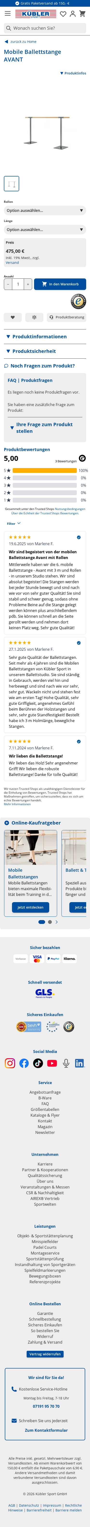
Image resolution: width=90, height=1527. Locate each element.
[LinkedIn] (80, 1063)
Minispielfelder (45, 1241)
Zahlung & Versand (45, 1342)
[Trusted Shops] (68, 1026)
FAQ (45, 1103)
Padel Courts (45, 1247)
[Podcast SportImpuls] (66, 1063)
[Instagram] (10, 1063)
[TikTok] (38, 1063)
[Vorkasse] (20, 958)
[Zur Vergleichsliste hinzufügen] (34, 317)
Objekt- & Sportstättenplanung (45, 1236)
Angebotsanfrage (45, 1092)
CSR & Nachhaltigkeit (45, 1192)
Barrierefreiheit (39, 1510)
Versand (12, 262)
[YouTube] (52, 1063)
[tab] (11, 183)
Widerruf (45, 1336)
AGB (11, 1505)
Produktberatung (70, 317)
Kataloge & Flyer (45, 1115)
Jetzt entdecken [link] (30, 907)
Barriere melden (68, 1510)
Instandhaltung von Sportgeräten (45, 1264)
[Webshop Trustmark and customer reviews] (38, 1026)
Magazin (45, 1126)
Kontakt (45, 1121)
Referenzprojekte (45, 1281)
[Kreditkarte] (37, 958)
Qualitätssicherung (45, 1175)
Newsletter (45, 1132)
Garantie (45, 1313)
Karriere (45, 1164)
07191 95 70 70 (46, 1406)
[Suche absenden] (8, 28)
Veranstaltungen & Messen (45, 1187)
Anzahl (9, 276)
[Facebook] (24, 1063)
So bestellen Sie (45, 1330)
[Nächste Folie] (57, 922)
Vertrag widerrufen (45, 1354)
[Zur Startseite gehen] (35, 14)
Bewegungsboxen (45, 1276)
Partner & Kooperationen (45, 1169)
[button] (45, 336)
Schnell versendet (45, 982)
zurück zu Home (23, 41)
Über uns (45, 1181)
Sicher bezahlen (45, 947)
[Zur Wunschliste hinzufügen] (13, 317)
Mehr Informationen (17, 804)
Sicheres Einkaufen (45, 1014)
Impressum (52, 1505)
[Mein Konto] (73, 14)
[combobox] (45, 28)
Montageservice (45, 1253)
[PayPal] (53, 958)
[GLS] (45, 993)
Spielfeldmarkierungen (45, 1270)
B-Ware (45, 1098)
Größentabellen (45, 1109)
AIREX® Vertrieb (45, 1198)
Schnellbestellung (45, 1319)
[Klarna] (69, 958)
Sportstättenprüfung (45, 1258)
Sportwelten (45, 1204)
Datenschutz (29, 1505)
